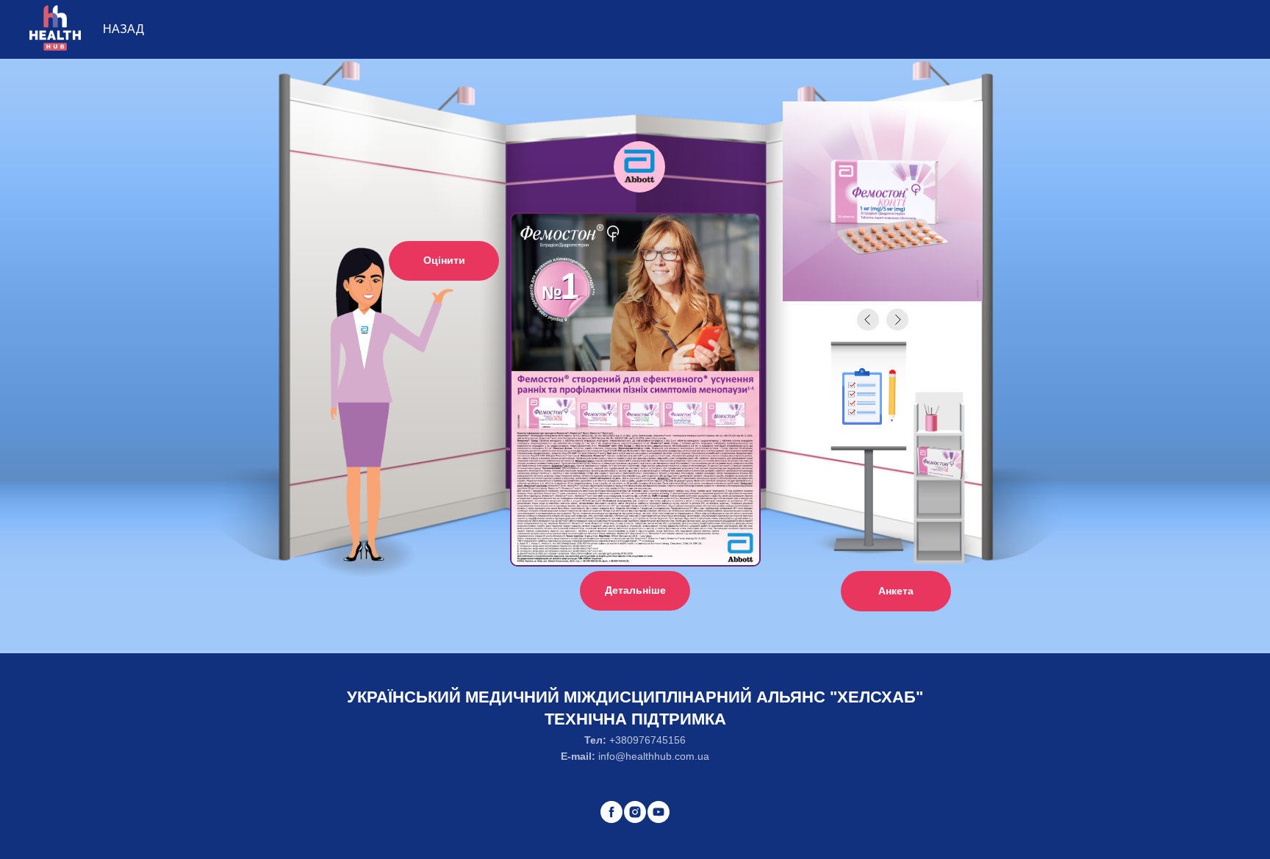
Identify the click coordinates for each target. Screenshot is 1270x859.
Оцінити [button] (444, 260)
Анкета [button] (896, 591)
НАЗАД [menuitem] (123, 29)
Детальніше (635, 590)
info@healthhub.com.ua (653, 756)
